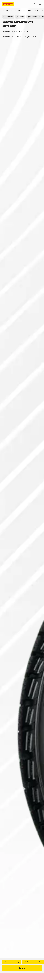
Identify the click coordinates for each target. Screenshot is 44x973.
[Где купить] (34, 4)
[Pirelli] (10, 4)
